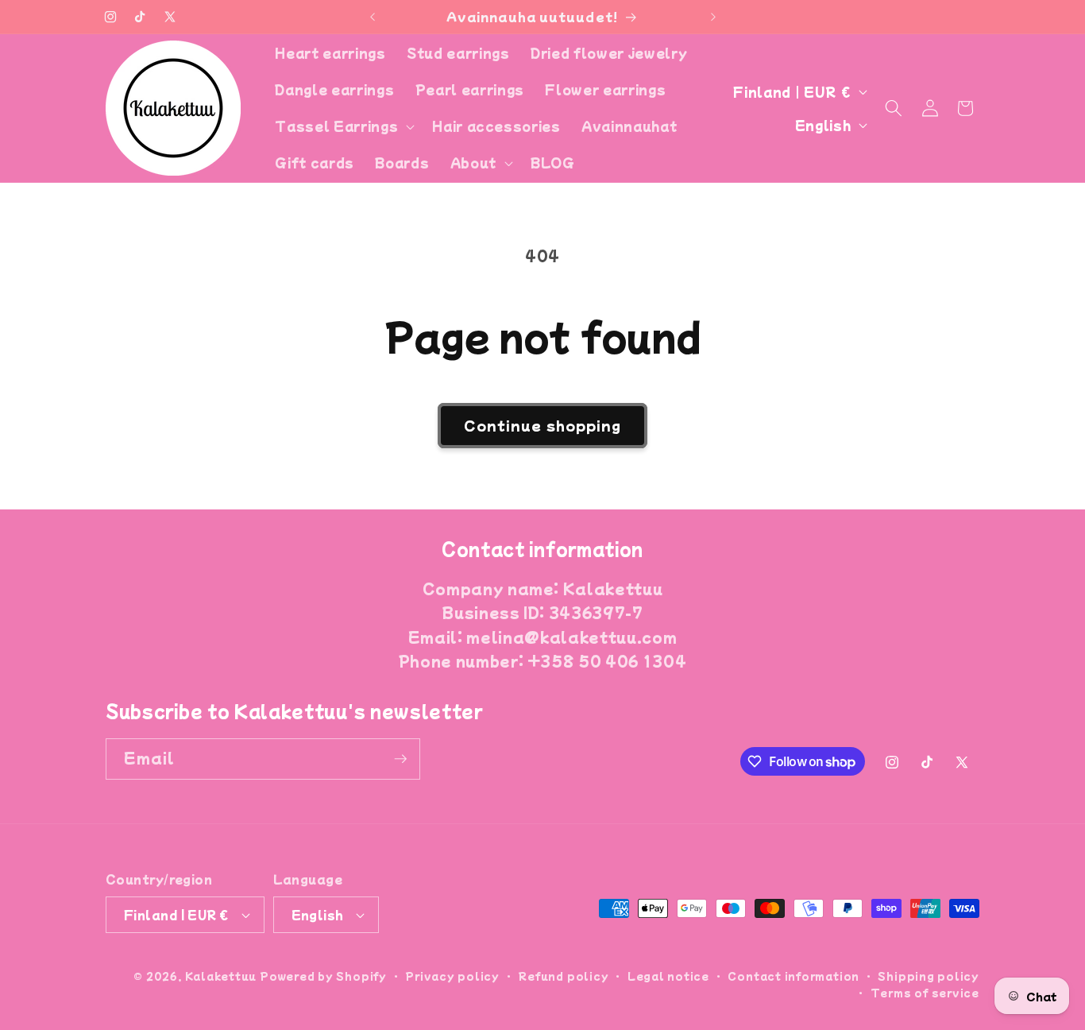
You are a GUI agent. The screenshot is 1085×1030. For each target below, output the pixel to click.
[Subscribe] (400, 759)
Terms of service (925, 992)
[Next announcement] (713, 16)
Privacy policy (452, 975)
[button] (343, 126)
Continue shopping (543, 425)
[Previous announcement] (372, 16)
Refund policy (563, 975)
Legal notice (668, 975)
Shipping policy (928, 975)
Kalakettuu (221, 975)
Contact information (793, 975)
